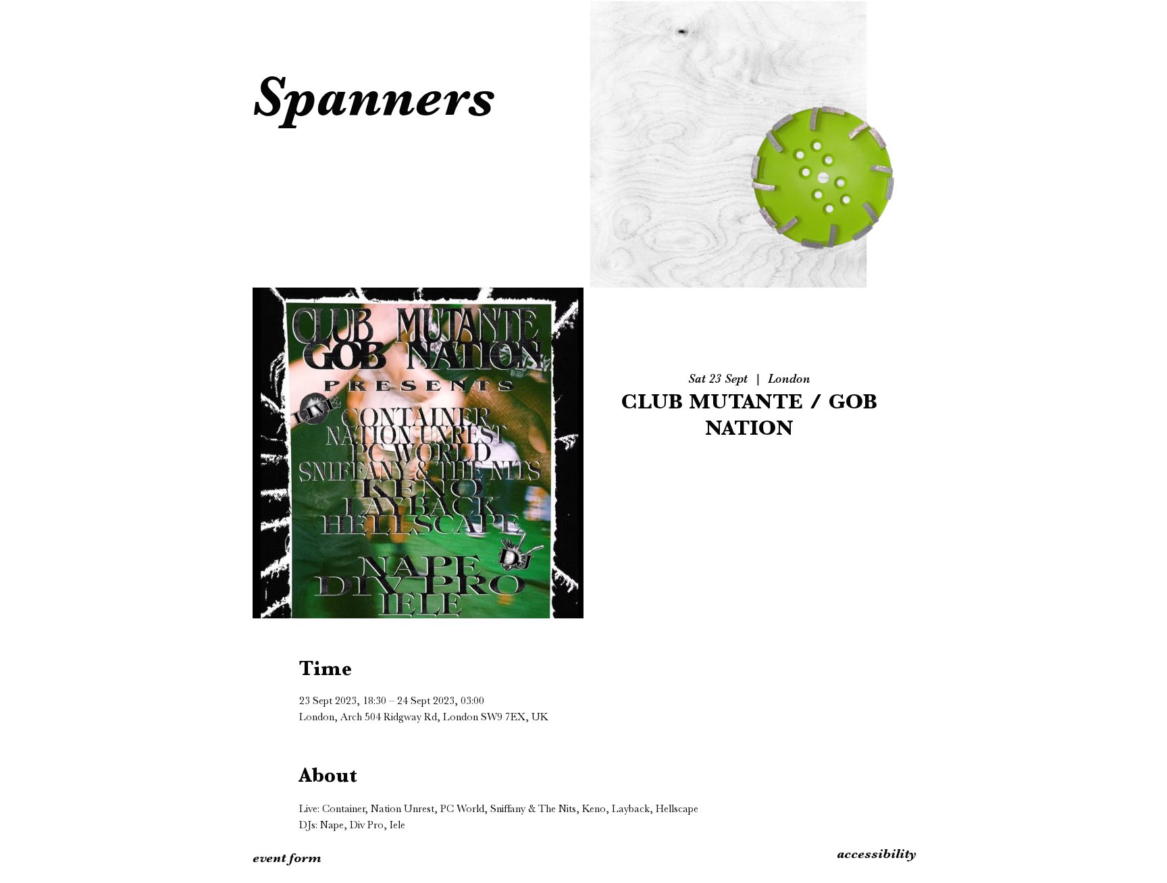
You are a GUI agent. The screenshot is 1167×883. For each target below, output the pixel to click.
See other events (749, 510)
